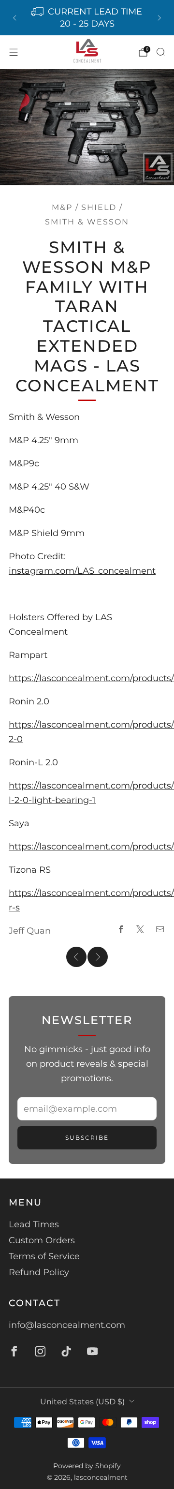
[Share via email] (160, 929)
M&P (62, 207)
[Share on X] (140, 929)
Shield (98, 207)
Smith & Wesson (87, 221)
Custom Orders (42, 1240)
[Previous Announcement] (14, 18)
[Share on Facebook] (121, 929)
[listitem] (87, 17)
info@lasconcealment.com (67, 1325)
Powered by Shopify (87, 1465)
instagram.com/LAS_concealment (82, 571)
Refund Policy (39, 1272)
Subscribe (87, 1137)
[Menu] (13, 52)
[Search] (160, 52)
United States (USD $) (82, 1401)
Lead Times (34, 1224)
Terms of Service (44, 1256)
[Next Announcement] (159, 18)
